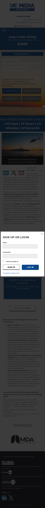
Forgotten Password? (11, 273)
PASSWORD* (7, 252)
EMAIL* (5, 242)
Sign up (11, 267)
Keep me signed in (12, 261)
